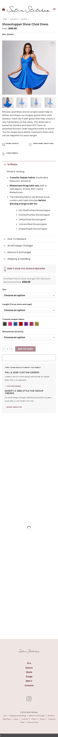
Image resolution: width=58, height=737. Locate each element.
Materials (14, 19)
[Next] (51, 67)
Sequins (24, 19)
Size (4, 289)
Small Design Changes (20, 245)
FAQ (5, 716)
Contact (25, 719)
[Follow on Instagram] (29, 699)
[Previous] (6, 67)
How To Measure (16, 239)
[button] (3, 9)
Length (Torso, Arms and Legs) (17, 304)
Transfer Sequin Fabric (13, 319)
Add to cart (25, 348)
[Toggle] (4, 164)
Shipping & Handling (18, 259)
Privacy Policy (32, 722)
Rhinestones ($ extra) (12, 332)
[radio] (5, 324)
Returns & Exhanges (37, 716)
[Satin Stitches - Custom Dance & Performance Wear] (29, 9)
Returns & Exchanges (19, 252)
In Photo (12, 164)
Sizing (42, 719)
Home (5, 19)
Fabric (33, 719)
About (16, 719)
